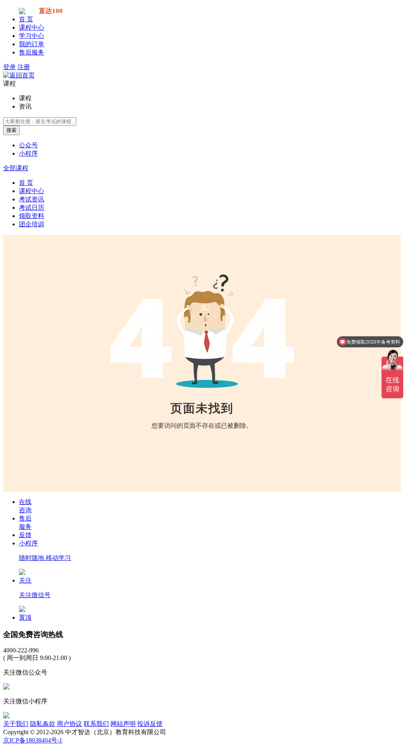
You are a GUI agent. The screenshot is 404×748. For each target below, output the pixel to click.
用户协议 (69, 723)
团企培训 (31, 224)
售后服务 (31, 52)
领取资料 (31, 215)
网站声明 (123, 723)
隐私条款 (42, 723)
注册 (23, 67)
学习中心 (31, 35)
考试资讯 (31, 199)
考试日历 (31, 207)
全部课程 (15, 168)
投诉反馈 (150, 723)
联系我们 (96, 723)
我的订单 (31, 44)
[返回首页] (19, 75)
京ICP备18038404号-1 (32, 740)
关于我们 (15, 723)
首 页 (26, 19)
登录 (9, 67)
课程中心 (31, 27)
